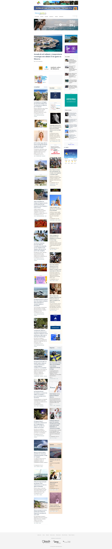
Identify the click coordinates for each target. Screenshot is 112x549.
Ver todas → (59, 347)
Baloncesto (51, 405)
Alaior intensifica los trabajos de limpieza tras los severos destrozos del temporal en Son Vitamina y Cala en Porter (40, 204)
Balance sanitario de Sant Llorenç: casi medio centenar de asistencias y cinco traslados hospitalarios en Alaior (73, 75)
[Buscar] (76, 16)
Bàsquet (54, 405)
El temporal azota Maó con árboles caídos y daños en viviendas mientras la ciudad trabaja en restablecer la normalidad (40, 364)
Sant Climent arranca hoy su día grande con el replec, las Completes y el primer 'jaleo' (73, 120)
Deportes (51, 16)
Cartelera (61, 16)
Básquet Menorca (58, 405)
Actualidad (37, 16)
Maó (53, 310)
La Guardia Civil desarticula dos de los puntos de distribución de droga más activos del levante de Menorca (73, 61)
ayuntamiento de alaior (54, 141)
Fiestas (51, 280)
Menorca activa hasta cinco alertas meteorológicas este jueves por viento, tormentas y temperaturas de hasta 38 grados (73, 68)
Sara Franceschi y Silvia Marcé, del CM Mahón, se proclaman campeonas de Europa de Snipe (55, 366)
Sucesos (41, 16)
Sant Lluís (57, 280)
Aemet (35, 435)
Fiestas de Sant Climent (52, 185)
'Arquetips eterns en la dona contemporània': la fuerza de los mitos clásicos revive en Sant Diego (55, 128)
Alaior (50, 141)
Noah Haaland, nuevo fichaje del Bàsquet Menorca (55, 395)
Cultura (59, 141)
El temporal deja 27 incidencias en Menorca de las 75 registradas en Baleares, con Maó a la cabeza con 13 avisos (40, 424)
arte (52, 249)
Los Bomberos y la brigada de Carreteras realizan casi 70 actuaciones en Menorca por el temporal (73, 136)
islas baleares (38, 466)
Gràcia (51, 310)
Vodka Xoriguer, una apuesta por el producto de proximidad (55, 209)
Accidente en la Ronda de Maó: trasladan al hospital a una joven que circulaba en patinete (73, 81)
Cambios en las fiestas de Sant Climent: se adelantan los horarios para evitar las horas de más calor (73, 87)
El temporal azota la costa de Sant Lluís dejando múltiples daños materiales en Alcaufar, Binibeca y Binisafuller (41, 302)
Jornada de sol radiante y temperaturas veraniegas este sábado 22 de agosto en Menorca (48, 56)
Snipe (57, 378)
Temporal (41, 494)
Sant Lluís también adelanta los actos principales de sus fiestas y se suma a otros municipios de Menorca (55, 268)
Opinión (56, 16)
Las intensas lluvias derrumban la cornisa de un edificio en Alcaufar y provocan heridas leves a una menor (40, 394)
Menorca (42, 466)
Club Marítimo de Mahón (53, 378)
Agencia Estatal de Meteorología (40, 435)
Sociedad (46, 16)
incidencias (35, 116)
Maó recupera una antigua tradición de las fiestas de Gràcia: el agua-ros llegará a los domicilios (55, 299)
